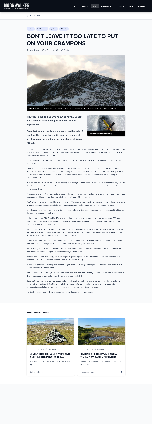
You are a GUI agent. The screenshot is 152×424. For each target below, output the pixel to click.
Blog (95, 6)
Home (75, 6)
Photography (107, 6)
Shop (131, 6)
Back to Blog (34, 15)
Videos (122, 6)
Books (85, 6)
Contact (142, 6)
